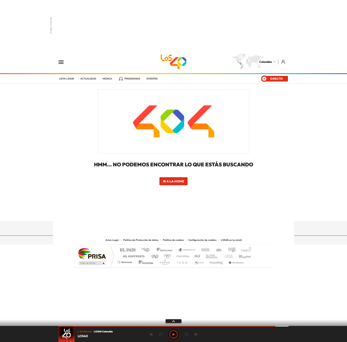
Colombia (265, 62)
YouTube (173, 213)
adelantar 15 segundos (186, 334)
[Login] (283, 61)
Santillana (166, 250)
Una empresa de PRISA (92, 253)
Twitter (181, 213)
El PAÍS (127, 250)
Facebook (189, 213)
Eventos (152, 78)
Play (173, 334)
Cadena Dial (197, 255)
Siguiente (196, 334)
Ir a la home (173, 181)
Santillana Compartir (187, 250)
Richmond (125, 261)
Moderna (144, 261)
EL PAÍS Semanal (212, 255)
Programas (132, 78)
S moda (198, 261)
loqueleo (216, 261)
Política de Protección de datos (140, 240)
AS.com (216, 250)
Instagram (165, 213)
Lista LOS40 (66, 78)
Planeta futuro (227, 255)
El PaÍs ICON (182, 261)
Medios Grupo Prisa (92, 263)
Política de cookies (173, 240)
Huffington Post (133, 255)
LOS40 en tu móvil (231, 240)
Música (107, 78)
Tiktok (157, 213)
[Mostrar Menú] (63, 61)
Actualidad (88, 78)
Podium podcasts (165, 261)
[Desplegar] (173, 321)
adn (230, 250)
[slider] (173, 326)
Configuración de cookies (202, 240)
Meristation (236, 261)
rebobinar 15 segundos (160, 334)
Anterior (151, 334)
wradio (167, 255)
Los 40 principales (146, 250)
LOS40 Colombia (173, 61)
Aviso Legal (112, 240)
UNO (155, 255)
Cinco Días (182, 255)
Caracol (245, 250)
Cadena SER (204, 250)
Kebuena (241, 255)
